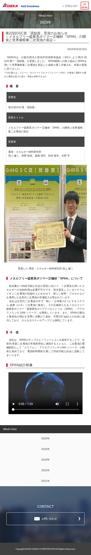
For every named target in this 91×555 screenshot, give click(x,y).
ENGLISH (71, 6)
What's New (10, 429)
